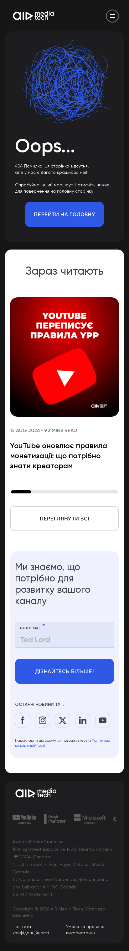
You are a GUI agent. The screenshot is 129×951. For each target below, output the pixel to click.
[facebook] (22, 720)
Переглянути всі (64, 518)
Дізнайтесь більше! (64, 671)
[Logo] (34, 16)
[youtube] (102, 720)
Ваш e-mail (32, 626)
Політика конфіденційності (31, 929)
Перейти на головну (64, 214)
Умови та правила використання (85, 929)
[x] (62, 720)
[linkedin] (82, 720)
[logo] (64, 793)
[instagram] (42, 720)
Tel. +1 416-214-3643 (32, 894)
